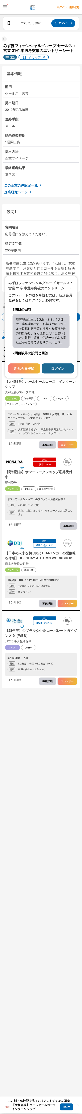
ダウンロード (65, 23)
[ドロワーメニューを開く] (5, 6)
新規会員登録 (24, 368)
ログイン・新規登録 (68, 7)
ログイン (58, 368)
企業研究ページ (16, 191)
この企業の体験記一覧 (21, 185)
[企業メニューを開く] (14, 462)
